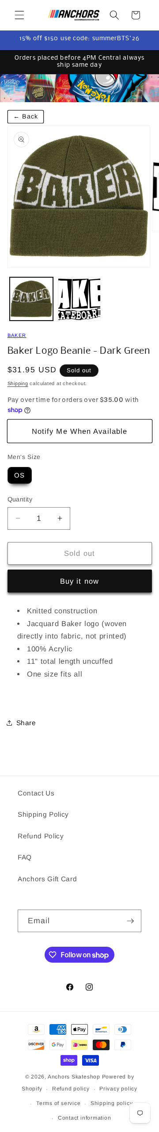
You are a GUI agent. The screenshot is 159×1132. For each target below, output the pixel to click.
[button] (19, 15)
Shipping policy (112, 1103)
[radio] (20, 475)
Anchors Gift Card (47, 879)
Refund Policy (41, 836)
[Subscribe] (130, 921)
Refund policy (71, 1089)
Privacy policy (118, 1089)
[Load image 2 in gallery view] (79, 299)
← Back (25, 116)
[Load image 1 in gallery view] (31, 299)
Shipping (18, 383)
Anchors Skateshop (74, 1077)
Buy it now (79, 581)
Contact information (84, 1118)
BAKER (17, 335)
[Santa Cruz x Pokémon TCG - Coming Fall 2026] (79, 88)
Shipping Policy (43, 814)
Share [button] (26, 723)
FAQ (25, 857)
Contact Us (36, 793)
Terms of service (58, 1103)
